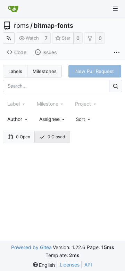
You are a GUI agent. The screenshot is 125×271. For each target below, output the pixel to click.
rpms (21, 25)
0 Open (23, 136)
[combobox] (18, 119)
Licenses (70, 265)
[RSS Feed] (9, 38)
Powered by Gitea (31, 247)
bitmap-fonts (53, 25)
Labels (15, 71)
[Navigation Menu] (115, 8)
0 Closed (56, 136)
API (88, 265)
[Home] (13, 8)
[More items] (116, 52)
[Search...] (115, 86)
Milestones (45, 71)
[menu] (83, 119)
